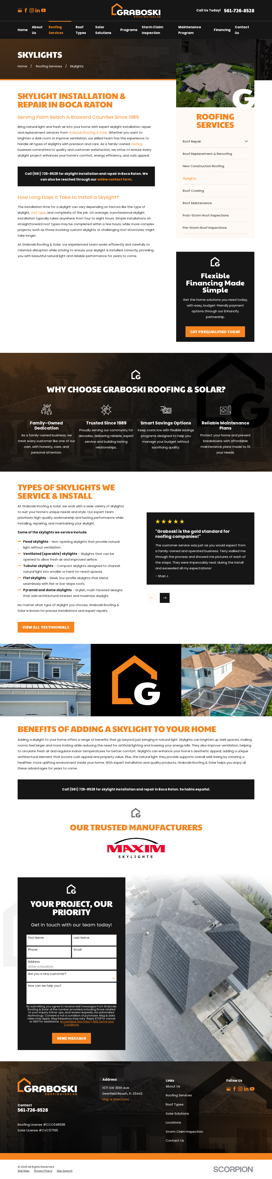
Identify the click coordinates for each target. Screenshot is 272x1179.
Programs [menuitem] (128, 30)
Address (34, 962)
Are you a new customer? (47, 974)
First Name (36, 938)
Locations (173, 1122)
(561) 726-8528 (45, 173)
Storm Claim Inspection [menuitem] (152, 30)
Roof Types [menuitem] (81, 30)
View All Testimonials (46, 627)
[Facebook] (26, 10)
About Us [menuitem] (37, 30)
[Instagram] (32, 10)
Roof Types (175, 1104)
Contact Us (175, 1140)
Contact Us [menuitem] (242, 30)
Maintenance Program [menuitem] (189, 30)
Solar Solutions (177, 1113)
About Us (173, 1086)
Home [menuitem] (23, 30)
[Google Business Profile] (20, 10)
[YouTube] (43, 10)
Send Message (71, 1038)
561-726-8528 (239, 10)
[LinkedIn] (37, 10)
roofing (136, 144)
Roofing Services (179, 1095)
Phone (32, 949)
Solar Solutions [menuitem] (103, 30)
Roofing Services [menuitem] (56, 30)
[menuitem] (213, 141)
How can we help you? (44, 986)
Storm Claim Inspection (184, 1131)
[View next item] (165, 598)
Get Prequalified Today (215, 331)
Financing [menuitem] (222, 30)
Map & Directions (115, 1099)
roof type (38, 212)
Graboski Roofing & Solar (88, 132)
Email (78, 949)
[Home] (136, 10)
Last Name (81, 938)
